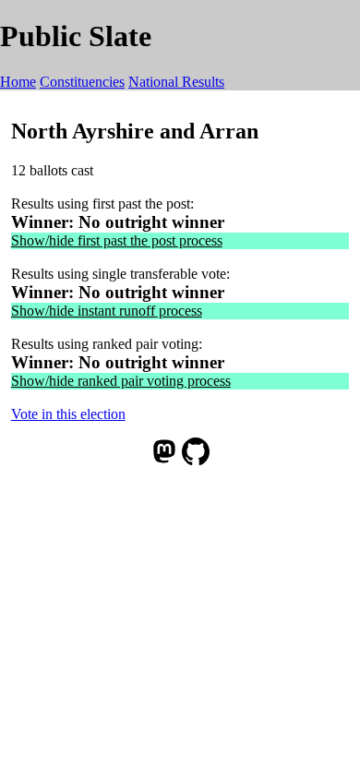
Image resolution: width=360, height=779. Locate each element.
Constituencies (82, 82)
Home (18, 82)
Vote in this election (68, 414)
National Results (176, 82)
